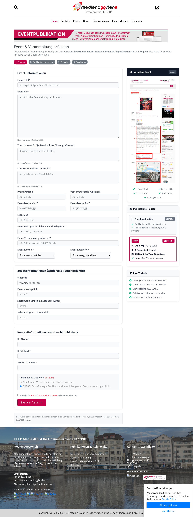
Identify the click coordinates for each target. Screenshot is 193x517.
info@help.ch (134, 466)
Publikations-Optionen (37, 377)
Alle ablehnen (168, 511)
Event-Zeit (22, 214)
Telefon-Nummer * (27, 362)
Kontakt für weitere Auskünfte (33, 168)
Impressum (125, 512)
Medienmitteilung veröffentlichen (88, 454)
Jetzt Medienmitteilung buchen (30, 480)
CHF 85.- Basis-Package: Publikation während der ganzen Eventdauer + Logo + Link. (66, 386)
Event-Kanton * (25, 249)
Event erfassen (120, 21)
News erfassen (101, 21)
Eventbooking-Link (27, 289)
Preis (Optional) (25, 191)
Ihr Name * (23, 339)
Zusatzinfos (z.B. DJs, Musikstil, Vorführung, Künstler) (45, 145)
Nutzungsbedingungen (48, 395)
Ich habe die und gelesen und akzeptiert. (49, 395)
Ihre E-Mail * (24, 350)
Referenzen (76, 465)
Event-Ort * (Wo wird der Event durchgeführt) (41, 226)
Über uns (137, 21)
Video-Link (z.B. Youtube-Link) (33, 312)
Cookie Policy (169, 499)
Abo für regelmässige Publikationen (33, 484)
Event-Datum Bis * (80, 203)
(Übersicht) (49, 377)
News (86, 21)
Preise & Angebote (24, 476)
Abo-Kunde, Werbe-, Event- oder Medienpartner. (48, 382)
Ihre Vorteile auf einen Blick (84, 461)
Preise (76, 21)
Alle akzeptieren (168, 505)
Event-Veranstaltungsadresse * (34, 238)
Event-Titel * (24, 80)
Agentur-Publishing (80, 457)
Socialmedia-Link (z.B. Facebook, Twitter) (39, 300)
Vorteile (65, 21)
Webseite (22, 277)
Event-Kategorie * (79, 249)
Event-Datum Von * (27, 203)
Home (54, 21)
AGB (32, 395)
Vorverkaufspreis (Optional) (85, 191)
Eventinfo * (23, 91)
